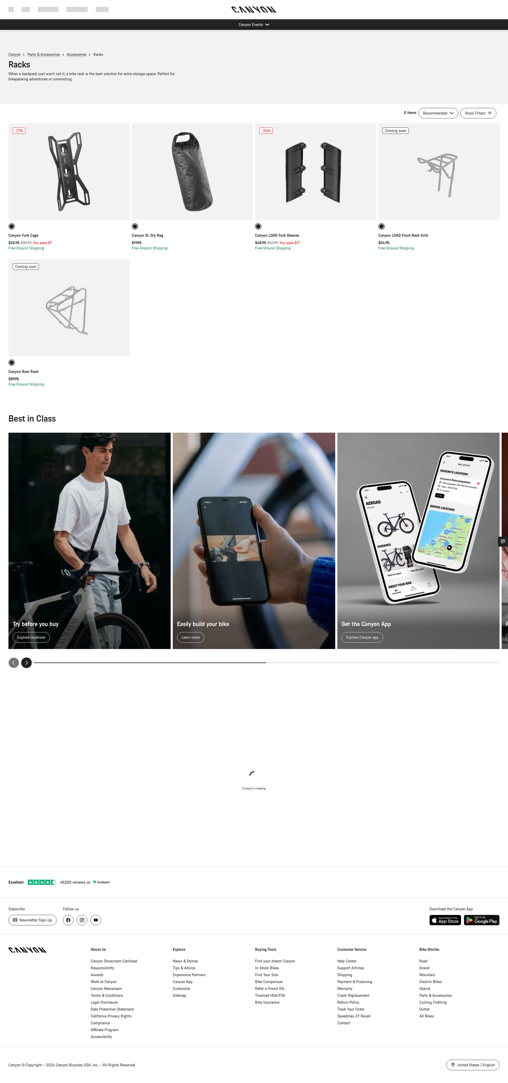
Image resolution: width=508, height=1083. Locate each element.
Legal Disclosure (104, 1002)
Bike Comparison (269, 981)
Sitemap (179, 995)
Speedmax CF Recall (354, 1015)
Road (423, 960)
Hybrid (424, 988)
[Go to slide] (383, 663)
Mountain (427, 974)
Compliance (100, 1022)
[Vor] (26, 662)
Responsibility (102, 967)
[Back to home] (254, 9)
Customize (181, 988)
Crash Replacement (353, 995)
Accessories (77, 54)
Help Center (347, 960)
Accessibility (101, 1036)
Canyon (14, 54)
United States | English (475, 1064)
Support (102, 9)
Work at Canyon (104, 981)
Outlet (424, 1009)
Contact (343, 1022)
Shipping (344, 974)
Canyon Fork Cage (23, 235)
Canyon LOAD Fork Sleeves (277, 235)
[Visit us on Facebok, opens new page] (68, 920)
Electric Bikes (430, 981)
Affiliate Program (104, 1029)
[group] (254, 550)
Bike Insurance (267, 1002)
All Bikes (426, 1015)
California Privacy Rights (111, 1015)
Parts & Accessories (44, 54)
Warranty (344, 988)
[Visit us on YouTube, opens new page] (95, 920)
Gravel (424, 967)
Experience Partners (189, 974)
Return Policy (348, 1002)
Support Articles (350, 967)
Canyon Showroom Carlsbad (114, 960)
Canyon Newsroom (106, 988)
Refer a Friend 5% (269, 988)
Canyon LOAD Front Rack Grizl (403, 235)
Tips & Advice (184, 967)
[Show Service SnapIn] (503, 542)
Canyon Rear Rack (23, 371)
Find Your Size (266, 974)
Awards (97, 974)
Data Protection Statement (112, 1009)
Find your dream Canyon (275, 960)
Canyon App (183, 981)
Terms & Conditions (107, 995)
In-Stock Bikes (267, 967)
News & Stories (185, 960)
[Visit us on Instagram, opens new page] (82, 920)
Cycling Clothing (433, 1002)
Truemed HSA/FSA (270, 995)
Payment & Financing (354, 981)
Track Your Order (350, 1009)
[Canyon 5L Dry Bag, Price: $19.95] (192, 171)
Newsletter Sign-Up (35, 919)
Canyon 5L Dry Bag (147, 235)
